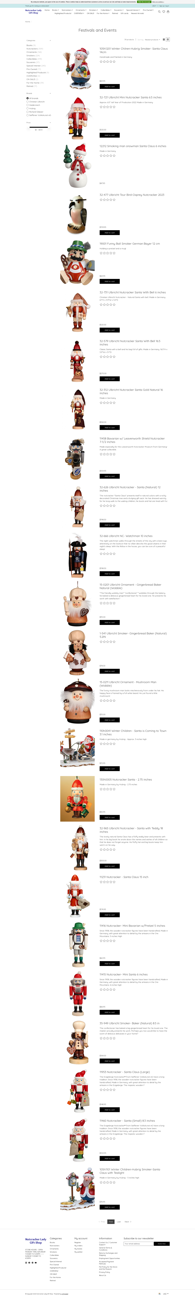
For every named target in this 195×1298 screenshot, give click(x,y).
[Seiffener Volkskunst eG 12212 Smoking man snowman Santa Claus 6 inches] (77, 165)
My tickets (78, 1249)
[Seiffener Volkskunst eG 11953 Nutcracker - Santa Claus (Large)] (77, 1091)
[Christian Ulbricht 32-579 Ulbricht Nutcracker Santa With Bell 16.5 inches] (77, 360)
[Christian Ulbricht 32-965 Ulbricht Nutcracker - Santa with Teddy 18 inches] (77, 847)
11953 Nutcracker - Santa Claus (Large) (125, 1072)
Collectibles (32, 59)
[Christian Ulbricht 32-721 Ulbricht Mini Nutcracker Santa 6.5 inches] (77, 117)
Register (77, 1242)
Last (119, 1221)
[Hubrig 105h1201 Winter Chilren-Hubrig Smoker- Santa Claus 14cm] (77, 68)
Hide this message (144, 2)
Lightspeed (65, 1294)
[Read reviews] (108, 61)
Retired (115, 13)
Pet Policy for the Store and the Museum (108, 1268)
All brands (33, 98)
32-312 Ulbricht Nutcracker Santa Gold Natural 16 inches (131, 391)
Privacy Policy (104, 1272)
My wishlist (78, 1252)
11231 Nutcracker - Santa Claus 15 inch (124, 877)
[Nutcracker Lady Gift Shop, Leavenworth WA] (33, 12)
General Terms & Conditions (105, 1249)
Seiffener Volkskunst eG (40, 115)
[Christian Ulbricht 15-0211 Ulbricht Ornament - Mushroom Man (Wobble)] (77, 701)
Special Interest (34, 65)
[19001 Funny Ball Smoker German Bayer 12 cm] (77, 263)
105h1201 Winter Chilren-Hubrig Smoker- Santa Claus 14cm (134, 50)
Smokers (31, 55)
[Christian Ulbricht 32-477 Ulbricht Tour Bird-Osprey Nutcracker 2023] (77, 214)
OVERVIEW (32, 76)
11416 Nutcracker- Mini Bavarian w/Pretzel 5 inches (132, 925)
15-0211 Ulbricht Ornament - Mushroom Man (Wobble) (128, 683)
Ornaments (32, 52)
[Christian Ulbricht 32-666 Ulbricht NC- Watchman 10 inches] (77, 555)
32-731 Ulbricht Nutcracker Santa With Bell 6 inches (133, 292)
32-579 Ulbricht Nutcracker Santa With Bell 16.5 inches (130, 342)
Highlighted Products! (63, 13)
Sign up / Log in (164, 6)
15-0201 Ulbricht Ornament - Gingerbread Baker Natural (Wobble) (130, 586)
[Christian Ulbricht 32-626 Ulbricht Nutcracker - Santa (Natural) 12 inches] (77, 506)
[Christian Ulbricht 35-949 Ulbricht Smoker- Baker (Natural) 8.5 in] (77, 1042)
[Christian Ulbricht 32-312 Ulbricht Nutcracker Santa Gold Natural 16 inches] (77, 409)
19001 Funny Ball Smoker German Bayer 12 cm (130, 243)
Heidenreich (34, 105)
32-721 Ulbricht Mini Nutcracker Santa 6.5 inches (131, 97)
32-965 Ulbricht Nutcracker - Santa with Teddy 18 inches (131, 829)
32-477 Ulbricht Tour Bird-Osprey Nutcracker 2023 (132, 194)
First (111, 1221)
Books (29, 45)
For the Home (33, 82)
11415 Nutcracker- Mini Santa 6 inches (124, 974)
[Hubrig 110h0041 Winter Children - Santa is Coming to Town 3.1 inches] (77, 750)
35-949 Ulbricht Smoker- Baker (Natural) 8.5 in (129, 1023)
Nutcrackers (32, 48)
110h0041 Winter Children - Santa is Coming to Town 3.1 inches (133, 732)
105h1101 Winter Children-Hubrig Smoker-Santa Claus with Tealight (130, 1171)
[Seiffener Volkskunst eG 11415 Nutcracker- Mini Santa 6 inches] (77, 994)
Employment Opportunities (109, 1258)
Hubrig (32, 108)
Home (47, 10)
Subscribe (162, 1244)
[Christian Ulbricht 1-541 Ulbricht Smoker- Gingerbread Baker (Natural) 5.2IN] (77, 653)
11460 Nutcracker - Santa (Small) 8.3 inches (127, 1120)
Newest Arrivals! (137, 13)
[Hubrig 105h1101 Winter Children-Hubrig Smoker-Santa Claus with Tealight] (77, 1188)
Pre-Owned (32, 69)
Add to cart (110, 86)
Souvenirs (31, 62)
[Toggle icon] (159, 12)
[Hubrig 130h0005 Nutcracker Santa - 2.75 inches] (77, 799)
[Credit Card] (159, 1294)
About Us (102, 1275)
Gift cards (124, 13)
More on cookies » (158, 2)
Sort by (140, 40)
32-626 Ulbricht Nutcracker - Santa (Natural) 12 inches (130, 488)
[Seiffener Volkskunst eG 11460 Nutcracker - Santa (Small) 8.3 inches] (77, 1140)
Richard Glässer (36, 111)
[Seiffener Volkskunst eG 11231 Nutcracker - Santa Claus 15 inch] (77, 896)
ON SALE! (90, 13)
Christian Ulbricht (37, 101)
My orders (78, 1246)
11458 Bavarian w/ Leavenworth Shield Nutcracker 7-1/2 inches (132, 440)
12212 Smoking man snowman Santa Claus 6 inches (133, 146)
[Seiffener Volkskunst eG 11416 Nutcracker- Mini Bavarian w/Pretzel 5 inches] (77, 945)
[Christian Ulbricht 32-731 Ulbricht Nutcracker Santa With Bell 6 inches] (77, 311)
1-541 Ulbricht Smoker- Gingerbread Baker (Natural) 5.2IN (133, 635)
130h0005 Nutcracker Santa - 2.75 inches (126, 779)
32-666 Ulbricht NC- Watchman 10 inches (126, 536)
